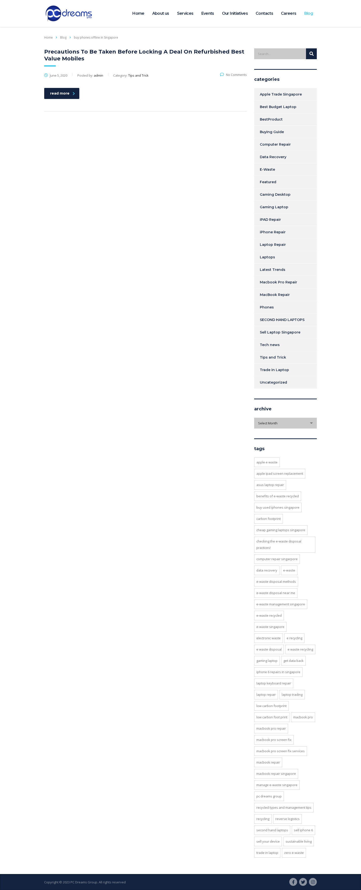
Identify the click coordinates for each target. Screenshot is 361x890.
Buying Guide (272, 132)
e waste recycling (300, 649)
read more (59, 93)
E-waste (289, 570)
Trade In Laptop (267, 852)
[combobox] (285, 423)
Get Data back (293, 660)
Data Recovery (273, 157)
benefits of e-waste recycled (277, 496)
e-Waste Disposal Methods (276, 581)
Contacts (264, 13)
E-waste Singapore (270, 627)
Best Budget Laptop (278, 107)
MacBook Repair (275, 294)
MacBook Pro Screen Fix (274, 739)
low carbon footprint (271, 706)
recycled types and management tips (283, 807)
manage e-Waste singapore (276, 785)
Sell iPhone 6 (303, 830)
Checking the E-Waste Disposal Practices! (278, 544)
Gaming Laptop (274, 207)
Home (138, 13)
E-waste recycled (269, 615)
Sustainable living (299, 841)
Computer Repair (275, 144)
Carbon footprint (268, 518)
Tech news (270, 345)
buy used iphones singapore (277, 507)
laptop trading (292, 694)
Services (185, 13)
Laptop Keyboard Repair (273, 683)
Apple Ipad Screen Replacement (279, 473)
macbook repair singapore (276, 773)
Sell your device (268, 841)
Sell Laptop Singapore (280, 332)
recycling (262, 819)
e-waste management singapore (280, 604)
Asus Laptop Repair (270, 485)
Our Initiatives (235, 13)
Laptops (267, 257)
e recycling (294, 638)
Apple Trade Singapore (281, 94)
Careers (288, 13)
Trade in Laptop (274, 370)
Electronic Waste (268, 638)
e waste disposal (269, 649)
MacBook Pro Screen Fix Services (280, 751)
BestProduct (271, 119)
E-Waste (267, 169)
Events (207, 13)
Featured (268, 182)
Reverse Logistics (287, 819)
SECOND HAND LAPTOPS (282, 320)
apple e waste (267, 462)
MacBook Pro (303, 717)
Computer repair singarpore (277, 559)
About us (160, 13)
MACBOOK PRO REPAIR (271, 728)
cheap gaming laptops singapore (280, 530)
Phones (267, 307)
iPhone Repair (273, 232)
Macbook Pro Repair (278, 282)
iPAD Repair (270, 219)
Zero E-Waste (294, 852)
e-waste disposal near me (275, 593)
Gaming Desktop (275, 194)
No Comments (236, 74)
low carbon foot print (271, 717)
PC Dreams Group (269, 796)
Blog (308, 13)
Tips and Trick (273, 357)
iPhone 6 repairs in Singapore (278, 672)
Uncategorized (273, 382)
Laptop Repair (273, 244)
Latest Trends (272, 269)
